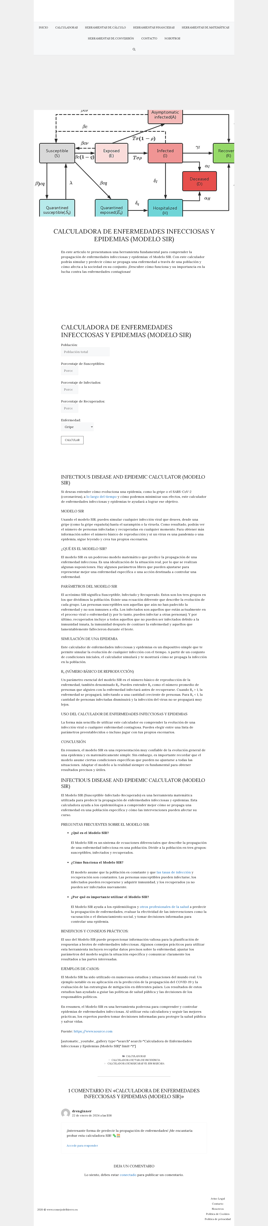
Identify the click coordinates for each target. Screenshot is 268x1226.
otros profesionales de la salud (164, 907)
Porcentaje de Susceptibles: (83, 364)
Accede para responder (82, 1145)
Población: (69, 345)
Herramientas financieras (153, 27)
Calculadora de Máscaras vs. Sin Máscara (136, 1063)
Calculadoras (66, 27)
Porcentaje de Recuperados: (83, 401)
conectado (128, 1175)
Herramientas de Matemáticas (205, 27)
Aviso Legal (218, 1198)
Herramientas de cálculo (105, 27)
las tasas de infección (174, 872)
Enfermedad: (71, 420)
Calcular (72, 440)
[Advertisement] (134, 82)
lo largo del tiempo (101, 496)
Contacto (149, 38)
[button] (134, 49)
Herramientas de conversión (111, 38)
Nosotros (172, 38)
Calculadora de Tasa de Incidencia (136, 1060)
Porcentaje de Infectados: (81, 382)
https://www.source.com (93, 1031)
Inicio (43, 27)
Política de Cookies (218, 1214)
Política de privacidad (218, 1219)
